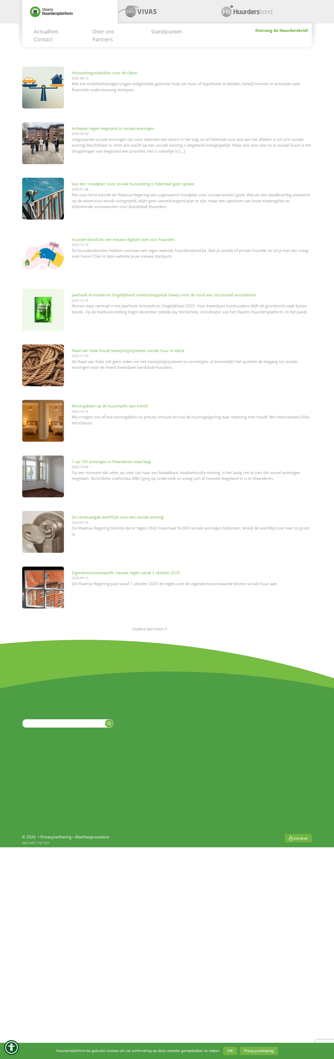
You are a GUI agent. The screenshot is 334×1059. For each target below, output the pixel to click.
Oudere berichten (148, 628)
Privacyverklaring (55, 836)
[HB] (261, 13)
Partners (102, 39)
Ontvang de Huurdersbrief (281, 30)
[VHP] (70, 13)
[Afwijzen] (327, 1051)
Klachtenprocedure (92, 836)
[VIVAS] (165, 13)
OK (230, 1051)
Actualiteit (46, 31)
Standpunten (166, 31)
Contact (43, 39)
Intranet (300, 838)
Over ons (103, 31)
